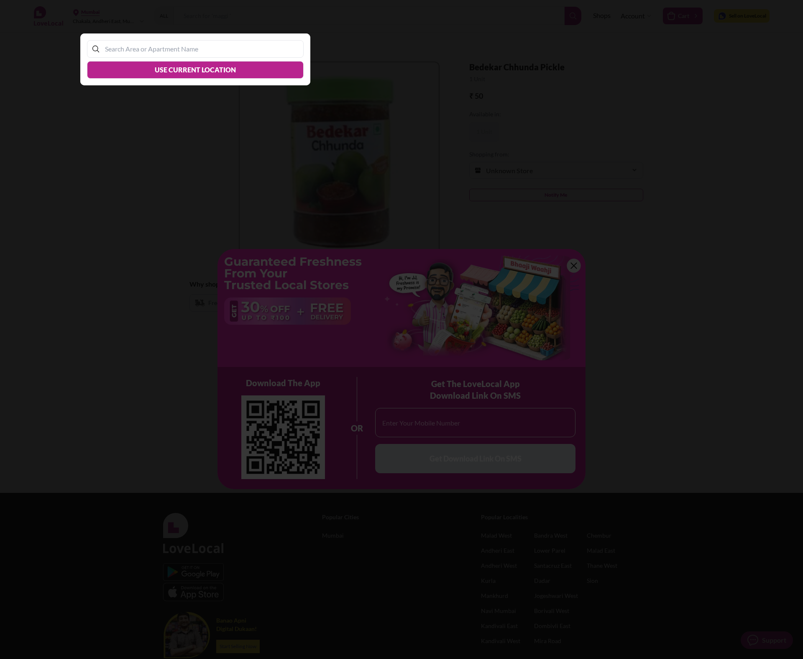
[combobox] (199, 49)
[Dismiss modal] (401, 329)
